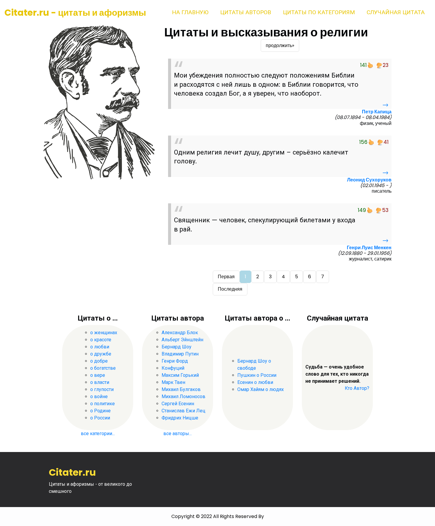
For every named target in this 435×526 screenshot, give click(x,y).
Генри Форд (175, 361)
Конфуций (173, 368)
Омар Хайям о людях (260, 389)
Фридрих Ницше (180, 418)
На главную (190, 12)
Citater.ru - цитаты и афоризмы (75, 12)
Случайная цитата (396, 12)
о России (100, 418)
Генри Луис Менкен (369, 247)
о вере (97, 375)
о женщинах (103, 332)
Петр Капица (377, 111)
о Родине (100, 411)
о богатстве (103, 368)
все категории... (98, 433)
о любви (99, 347)
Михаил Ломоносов (183, 396)
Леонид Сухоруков (369, 179)
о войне (99, 396)
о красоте (100, 339)
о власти (99, 382)
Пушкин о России (256, 375)
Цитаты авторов (245, 12)
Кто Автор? (357, 388)
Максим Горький (180, 375)
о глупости (102, 389)
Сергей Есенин (178, 403)
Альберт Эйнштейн (182, 339)
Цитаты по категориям (319, 12)
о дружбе (100, 354)
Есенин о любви (255, 382)
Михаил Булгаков (181, 389)
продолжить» (280, 45)
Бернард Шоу (176, 347)
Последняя (230, 289)
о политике (102, 403)
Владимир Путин (180, 354)
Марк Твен (173, 382)
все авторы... (177, 433)
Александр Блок (180, 332)
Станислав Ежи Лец (183, 411)
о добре (99, 361)
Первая (226, 276)
